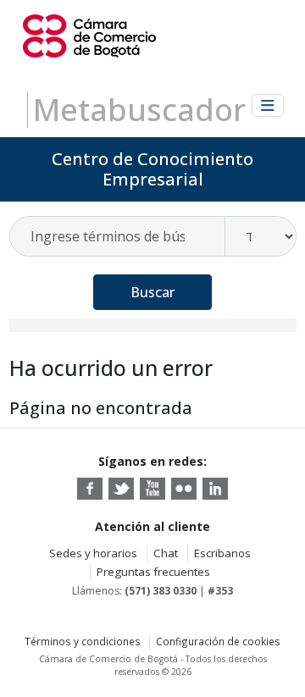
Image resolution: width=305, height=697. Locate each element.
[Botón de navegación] (268, 105)
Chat (165, 553)
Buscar (152, 292)
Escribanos (222, 553)
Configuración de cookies (218, 641)
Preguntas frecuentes (153, 571)
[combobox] (118, 236)
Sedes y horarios (93, 553)
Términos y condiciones (83, 641)
